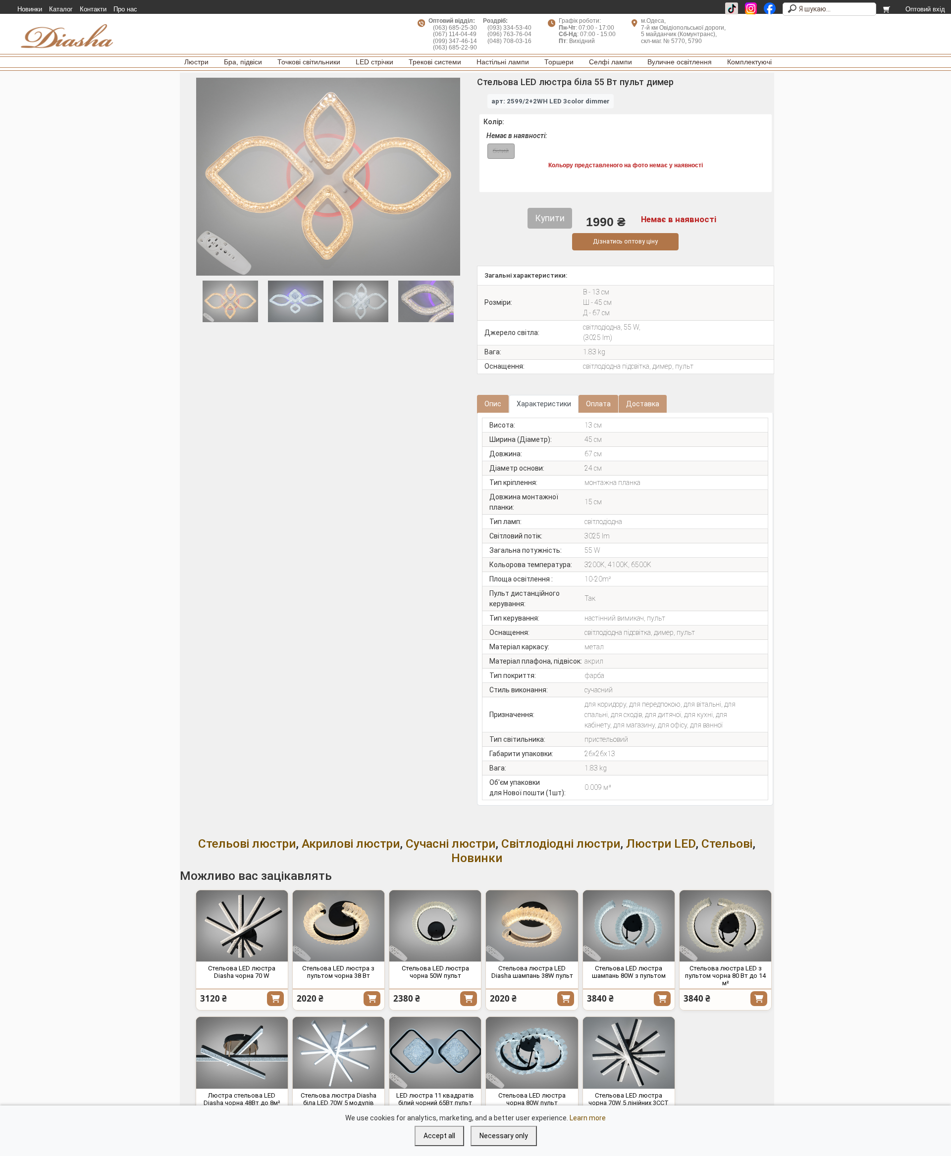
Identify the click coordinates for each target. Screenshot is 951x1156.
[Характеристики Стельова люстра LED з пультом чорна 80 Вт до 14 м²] (725, 926)
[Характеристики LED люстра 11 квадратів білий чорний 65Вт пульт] (435, 1053)
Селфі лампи (610, 62)
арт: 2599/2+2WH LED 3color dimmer (550, 101)
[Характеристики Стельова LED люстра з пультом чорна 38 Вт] (338, 926)
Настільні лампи (502, 62)
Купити (275, 998)
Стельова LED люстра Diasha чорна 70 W (241, 971)
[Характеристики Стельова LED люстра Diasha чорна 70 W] (242, 926)
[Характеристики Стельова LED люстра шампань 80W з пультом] (629, 926)
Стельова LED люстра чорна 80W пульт (532, 1099)
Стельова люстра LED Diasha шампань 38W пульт (532, 971)
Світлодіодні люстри (560, 843)
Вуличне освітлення (679, 62)
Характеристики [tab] (544, 404)
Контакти (93, 9)
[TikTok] (731, 8)
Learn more (588, 1118)
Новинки (29, 9)
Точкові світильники (308, 62)
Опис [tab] (492, 404)
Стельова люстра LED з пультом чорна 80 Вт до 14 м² (725, 975)
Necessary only (503, 1136)
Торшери (559, 62)
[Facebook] (770, 8)
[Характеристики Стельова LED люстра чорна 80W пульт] (532, 1053)
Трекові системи (435, 62)
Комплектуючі (749, 62)
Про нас (125, 9)
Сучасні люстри (450, 843)
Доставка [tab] (642, 404)
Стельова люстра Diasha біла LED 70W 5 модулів (338, 1099)
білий (501, 150)
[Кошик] (887, 9)
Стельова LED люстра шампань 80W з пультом (629, 971)
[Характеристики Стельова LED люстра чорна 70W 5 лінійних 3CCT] (629, 1053)
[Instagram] (751, 8)
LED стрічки (374, 62)
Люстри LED (660, 843)
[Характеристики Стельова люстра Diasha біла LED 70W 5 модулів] (338, 1053)
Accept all (439, 1136)
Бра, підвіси (243, 62)
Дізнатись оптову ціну (625, 241)
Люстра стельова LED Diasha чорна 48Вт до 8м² (242, 1099)
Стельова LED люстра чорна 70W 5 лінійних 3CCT (628, 1099)
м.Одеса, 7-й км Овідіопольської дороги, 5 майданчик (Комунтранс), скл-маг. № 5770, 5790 (683, 30)
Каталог (61, 9)
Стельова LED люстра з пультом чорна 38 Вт (338, 971)
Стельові (726, 843)
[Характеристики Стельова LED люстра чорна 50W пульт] (435, 926)
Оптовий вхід (925, 9)
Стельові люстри (247, 843)
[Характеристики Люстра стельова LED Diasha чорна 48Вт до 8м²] (242, 1053)
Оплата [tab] (598, 404)
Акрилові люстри (351, 843)
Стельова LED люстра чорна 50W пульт (435, 971)
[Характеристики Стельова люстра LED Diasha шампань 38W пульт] (532, 926)
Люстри (196, 62)
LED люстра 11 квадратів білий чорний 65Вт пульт (435, 1099)
